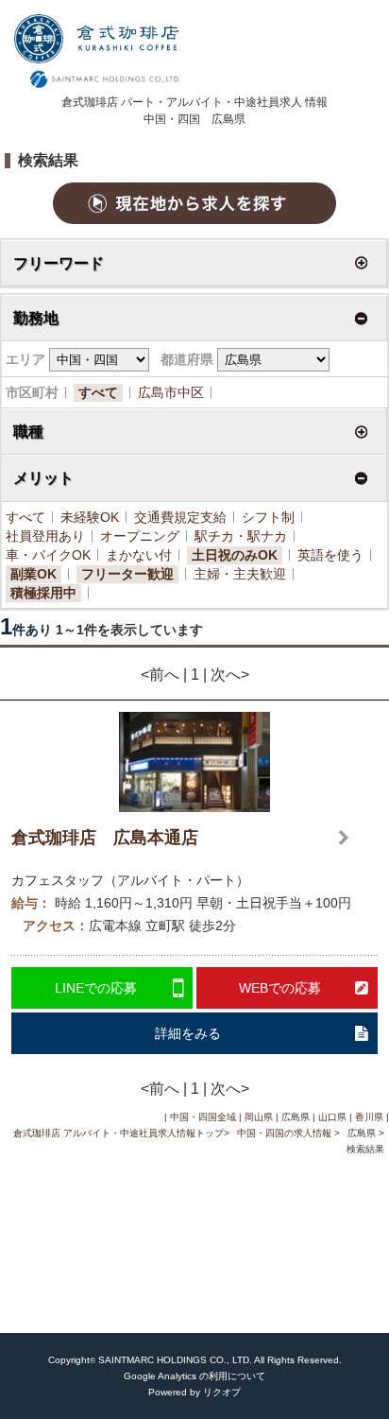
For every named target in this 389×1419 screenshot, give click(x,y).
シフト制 (268, 517)
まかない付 (139, 554)
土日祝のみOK (235, 554)
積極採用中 (43, 592)
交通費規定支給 (180, 517)
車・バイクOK (48, 554)
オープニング (139, 536)
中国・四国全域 (203, 1117)
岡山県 (259, 1117)
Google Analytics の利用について (194, 1376)
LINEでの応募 (96, 987)
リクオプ (222, 1392)
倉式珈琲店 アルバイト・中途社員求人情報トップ (118, 1133)
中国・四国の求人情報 (285, 1133)
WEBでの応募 (280, 987)
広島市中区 (171, 392)
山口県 (332, 1117)
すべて (98, 392)
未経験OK (89, 517)
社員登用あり (45, 536)
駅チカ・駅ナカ (240, 536)
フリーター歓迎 (127, 573)
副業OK (33, 573)
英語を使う (330, 554)
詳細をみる (188, 1033)
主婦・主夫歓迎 (240, 573)
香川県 (369, 1117)
